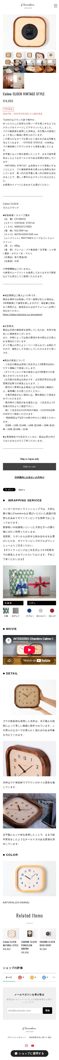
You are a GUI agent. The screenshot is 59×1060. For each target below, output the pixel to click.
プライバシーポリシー (17, 1037)
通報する (22, 490)
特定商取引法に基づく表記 (40, 1037)
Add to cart (29, 466)
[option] (29, 32)
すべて (9, 977)
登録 (47, 1010)
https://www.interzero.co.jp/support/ (22, 314)
